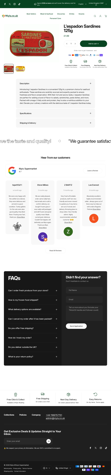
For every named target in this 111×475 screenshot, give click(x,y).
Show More (21, 217)
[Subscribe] (48, 441)
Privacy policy (17, 468)
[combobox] (83, 4)
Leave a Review (92, 171)
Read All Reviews (56, 250)
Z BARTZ (68, 185)
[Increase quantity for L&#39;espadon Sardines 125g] (75, 44)
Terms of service (27, 468)
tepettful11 (17, 185)
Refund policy (8, 468)
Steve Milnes (42, 185)
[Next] (54, 46)
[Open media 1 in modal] (31, 43)
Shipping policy (8, 471)
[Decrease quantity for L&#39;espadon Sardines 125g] (66, 44)
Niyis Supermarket (28, 168)
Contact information (20, 471)
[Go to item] (9, 69)
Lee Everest (94, 185)
